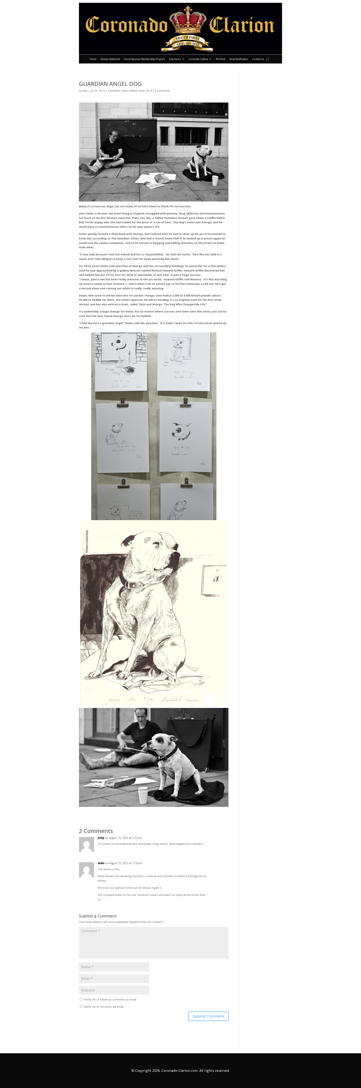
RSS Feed (220, 59)
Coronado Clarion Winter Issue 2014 (130, 90)
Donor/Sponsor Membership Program (144, 59)
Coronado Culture (198, 59)
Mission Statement (110, 59)
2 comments (162, 90)
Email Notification (238, 59)
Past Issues (175, 59)
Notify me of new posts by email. (103, 1006)
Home (93, 59)
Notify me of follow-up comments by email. (110, 999)
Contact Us (258, 59)
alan (85, 90)
